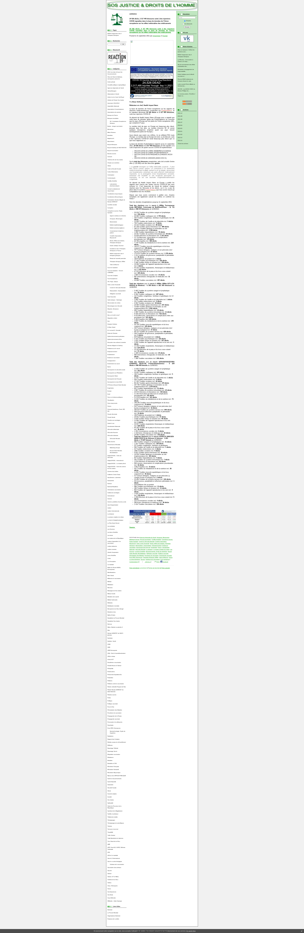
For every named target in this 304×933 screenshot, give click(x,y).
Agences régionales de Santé (115, 88)
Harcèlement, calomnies (114, 477)
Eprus (109, 366)
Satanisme (110, 784)
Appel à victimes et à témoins (118, 215)
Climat (109, 165)
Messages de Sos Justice (114, 590)
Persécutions (111, 671)
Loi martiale (110, 564)
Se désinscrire (188, 23)
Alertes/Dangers (111, 91)
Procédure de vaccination (114, 713)
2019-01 (180, 131)
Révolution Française (113, 766)
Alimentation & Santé (113, 94)
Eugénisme (110, 388)
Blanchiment (110, 141)
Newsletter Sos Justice (113, 621)
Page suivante (166, 568)
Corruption (110, 207)
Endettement (111, 354)
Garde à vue (110, 423)
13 (155, 568)
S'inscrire (188, 20)
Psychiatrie (110, 725)
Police (109, 697)
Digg (158, 561)
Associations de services (114, 112)
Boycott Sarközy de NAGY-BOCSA (116, 147)
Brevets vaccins (111, 153)
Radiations (110, 736)
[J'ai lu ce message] (302, 931)
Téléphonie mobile (112, 817)
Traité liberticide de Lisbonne (115, 838)
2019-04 (180, 125)
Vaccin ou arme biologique (114, 861)
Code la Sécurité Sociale (114, 169)
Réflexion (110, 745)
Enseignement (111, 360)
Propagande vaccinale (113, 719)
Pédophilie (110, 668)
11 (151, 568)
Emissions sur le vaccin (113, 348)
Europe (109, 391)
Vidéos (109, 882)
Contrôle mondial (112, 204)
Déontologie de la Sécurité (114, 306)
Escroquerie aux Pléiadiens (114, 372)
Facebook (165, 561)
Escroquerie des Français (114, 379)
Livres (109, 558)
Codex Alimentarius (112, 171)
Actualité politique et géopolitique (116, 85)
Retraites (109, 760)
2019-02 (180, 128)
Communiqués (111, 178)
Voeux (109, 888)
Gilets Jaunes (111, 441)
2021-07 (180, 122)
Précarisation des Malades (114, 710)
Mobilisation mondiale (113, 606)
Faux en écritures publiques (115, 397)
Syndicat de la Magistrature (114, 811)
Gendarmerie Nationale (113, 426)
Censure (109, 156)
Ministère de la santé (113, 596)
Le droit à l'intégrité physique (115, 520)
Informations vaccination (114, 489)
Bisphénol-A (110, 138)
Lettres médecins (112, 546)
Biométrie (110, 135)
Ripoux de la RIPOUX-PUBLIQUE (116, 775)
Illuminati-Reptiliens (112, 486)
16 (160, 568)
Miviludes (109, 602)
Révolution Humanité (113, 769)
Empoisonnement (112, 351)
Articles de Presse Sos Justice (115, 100)
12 (153, 568)
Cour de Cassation (112, 267)
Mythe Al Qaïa (111, 615)
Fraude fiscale (111, 417)
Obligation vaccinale (115, 293)
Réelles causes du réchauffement (116, 742)
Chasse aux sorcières (113, 162)
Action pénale (111, 82)
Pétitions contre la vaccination (115, 683)
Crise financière (111, 296)
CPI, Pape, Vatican (112, 281)
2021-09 (180, 116)
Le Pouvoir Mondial (112, 912)
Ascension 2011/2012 (113, 103)
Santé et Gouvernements (114, 778)
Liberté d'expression (113, 552)
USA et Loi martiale (112, 855)
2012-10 (180, 140)
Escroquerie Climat (112, 376)
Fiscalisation (110, 400)
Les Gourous (111, 529)
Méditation (110, 584)
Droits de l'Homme (112, 333)
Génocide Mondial (115, 438)
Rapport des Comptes (113, 739)
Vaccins (109, 870)
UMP (108, 844)
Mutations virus (111, 612)
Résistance (110, 757)
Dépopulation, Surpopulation (118, 290)
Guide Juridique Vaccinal (116, 245)
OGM (108, 644)
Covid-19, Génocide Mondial (117, 287)
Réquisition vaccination (113, 754)
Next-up (109, 624)
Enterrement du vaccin (113, 363)
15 (158, 568)
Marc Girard (110, 575)
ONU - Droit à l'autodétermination (116, 653)
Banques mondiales (112, 118)
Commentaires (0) (134, 561)
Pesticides (110, 677)
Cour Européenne (112, 278)
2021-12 (180, 113)
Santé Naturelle (111, 781)
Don (108, 321)
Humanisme (110, 480)
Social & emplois (111, 793)
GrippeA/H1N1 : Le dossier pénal (116, 463)
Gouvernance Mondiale (113, 444)
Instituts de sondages (113, 492)
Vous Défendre (111, 898)
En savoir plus (191, 931)
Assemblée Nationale (113, 106)
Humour (109, 483)
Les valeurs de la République (115, 538)
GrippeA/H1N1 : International (115, 460)
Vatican (109, 873)
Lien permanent (165, 559)
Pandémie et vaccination (114, 662)
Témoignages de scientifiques (115, 823)
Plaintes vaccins (111, 694)
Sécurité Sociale (111, 787)
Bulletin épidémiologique (116, 225)
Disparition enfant (112, 318)
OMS (108, 647)
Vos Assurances (111, 891)
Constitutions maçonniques (114, 193)
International (110, 495)
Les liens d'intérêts (112, 532)
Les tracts (110, 535)
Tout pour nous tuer (112, 829)
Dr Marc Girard (111, 327)
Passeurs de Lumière (113, 919)
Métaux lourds (111, 593)
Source (132, 527)
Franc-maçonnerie (112, 403)
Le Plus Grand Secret (113, 523)
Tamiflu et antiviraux (112, 814)
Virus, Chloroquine (112, 885)
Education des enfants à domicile (116, 342)
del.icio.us (148, 561)
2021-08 (180, 119)
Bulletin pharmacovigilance (117, 228)
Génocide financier (112, 432)
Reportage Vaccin (112, 751)
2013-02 (180, 134)
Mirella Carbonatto (112, 599)
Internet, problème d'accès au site (116, 501)
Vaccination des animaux (114, 867)
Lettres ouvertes (111, 549)
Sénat (109, 791)
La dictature (110, 514)
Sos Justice (110, 800)
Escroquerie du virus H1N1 (114, 382)
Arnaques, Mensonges (116, 218)
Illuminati (109, 909)
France (109, 406)
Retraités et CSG (112, 763)
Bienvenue (110, 129)
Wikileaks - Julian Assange (114, 901)
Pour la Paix (110, 707)
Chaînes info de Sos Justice (115, 159)
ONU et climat (111, 656)
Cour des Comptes (112, 275)
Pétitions (109, 680)
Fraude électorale (112, 414)
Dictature (109, 312)
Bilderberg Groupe (115, 447)
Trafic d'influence (114, 264)
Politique (109, 700)
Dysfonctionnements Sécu (114, 339)
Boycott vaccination (112, 150)
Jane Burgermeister (112, 505)
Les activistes (111, 526)
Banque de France (112, 115)
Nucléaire (110, 638)
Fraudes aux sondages (113, 420)
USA (108, 852)
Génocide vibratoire (112, 435)
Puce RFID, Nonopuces (113, 728)
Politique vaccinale (112, 703)
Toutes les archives (183, 143)
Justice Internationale (113, 511)
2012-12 (180, 137)
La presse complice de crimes (115, 517)
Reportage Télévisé (112, 748)
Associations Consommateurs (115, 109)
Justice (109, 508)
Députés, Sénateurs (113, 309)
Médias (109, 581)
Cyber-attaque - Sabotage (114, 300)
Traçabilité (110, 832)
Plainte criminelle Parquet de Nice (116, 686)
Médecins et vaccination (114, 578)
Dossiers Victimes (112, 324)
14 (157, 568)
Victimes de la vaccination (117, 864)
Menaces (109, 587)
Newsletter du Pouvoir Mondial (115, 618)
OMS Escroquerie (112, 650)
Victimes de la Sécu (112, 879)
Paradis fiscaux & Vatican (114, 665)
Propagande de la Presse (114, 716)
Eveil (108, 394)
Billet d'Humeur (111, 132)
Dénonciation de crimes (113, 303)
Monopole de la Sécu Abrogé (115, 609)
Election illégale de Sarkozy (115, 345)
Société (109, 797)
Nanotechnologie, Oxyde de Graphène (156, 551)
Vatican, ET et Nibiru (113, 876)
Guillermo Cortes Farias (113, 474)
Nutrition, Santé (111, 641)
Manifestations (111, 572)
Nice (108, 630)
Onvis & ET (110, 659)
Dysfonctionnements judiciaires (115, 336)
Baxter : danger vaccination (115, 126)
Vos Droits (110, 894)
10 (150, 568)
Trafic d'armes (111, 835)
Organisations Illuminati (113, 915)
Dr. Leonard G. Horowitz (114, 330)
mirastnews (157, 36)
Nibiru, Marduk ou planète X (115, 627)
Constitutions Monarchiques (115, 197)
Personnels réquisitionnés (114, 674)
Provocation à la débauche (114, 722)
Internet (109, 498)
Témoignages (111, 820)
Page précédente (134, 568)
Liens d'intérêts (111, 555)
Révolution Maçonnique (113, 772)
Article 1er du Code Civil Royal (115, 97)
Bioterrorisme (113, 221)
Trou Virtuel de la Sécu (113, 841)
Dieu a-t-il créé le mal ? (113, 315)
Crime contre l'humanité (113, 284)
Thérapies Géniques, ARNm (117, 261)
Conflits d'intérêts (112, 181)
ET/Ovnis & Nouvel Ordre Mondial (116, 385)
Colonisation (110, 175)
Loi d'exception (111, 561)
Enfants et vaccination (113, 357)
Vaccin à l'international (113, 858)
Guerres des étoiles (112, 471)
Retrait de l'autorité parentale (118, 258)
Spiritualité (110, 803)
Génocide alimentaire (113, 429)
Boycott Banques (112, 144)
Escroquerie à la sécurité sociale (116, 369)
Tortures (109, 826)
